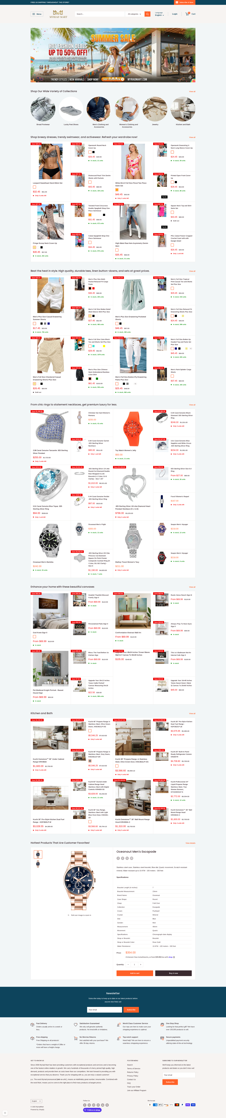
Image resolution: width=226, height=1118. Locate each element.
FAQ (129, 1070)
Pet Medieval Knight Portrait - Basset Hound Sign (48, 678)
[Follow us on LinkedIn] (102, 1092)
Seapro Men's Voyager (179, 511)
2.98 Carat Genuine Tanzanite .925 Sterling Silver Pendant (50, 438)
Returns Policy (132, 1059)
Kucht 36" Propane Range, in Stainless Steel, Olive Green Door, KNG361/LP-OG (132, 747)
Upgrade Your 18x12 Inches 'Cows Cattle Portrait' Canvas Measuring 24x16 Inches (99, 671)
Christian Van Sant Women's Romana (99, 401)
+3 (135, 370)
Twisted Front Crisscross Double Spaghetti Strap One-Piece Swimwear (99, 195)
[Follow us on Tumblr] (107, 1092)
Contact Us (131, 1066)
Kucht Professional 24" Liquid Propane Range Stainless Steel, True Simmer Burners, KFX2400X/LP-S (179, 774)
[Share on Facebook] (118, 845)
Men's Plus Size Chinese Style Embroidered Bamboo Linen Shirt (98, 358)
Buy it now (173, 960)
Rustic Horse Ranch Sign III (181, 582)
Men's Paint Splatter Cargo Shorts (181, 357)
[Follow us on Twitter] (89, 1092)
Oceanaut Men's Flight (97, 511)
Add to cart (134, 960)
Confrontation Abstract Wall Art (128, 619)
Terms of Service (133, 1055)
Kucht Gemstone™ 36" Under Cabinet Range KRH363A (48, 747)
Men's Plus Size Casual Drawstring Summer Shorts (47, 304)
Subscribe (131, 997)
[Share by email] (131, 845)
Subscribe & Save (186, 2)
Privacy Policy (132, 1063)
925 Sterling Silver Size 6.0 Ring (181, 457)
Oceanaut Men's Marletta (43, 549)
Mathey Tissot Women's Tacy (127, 549)
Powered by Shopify (37, 1096)
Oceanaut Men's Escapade (136, 838)
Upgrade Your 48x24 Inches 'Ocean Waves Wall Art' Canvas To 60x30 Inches (132, 640)
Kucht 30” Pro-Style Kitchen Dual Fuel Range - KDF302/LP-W (48, 807)
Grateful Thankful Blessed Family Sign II (98, 583)
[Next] (195, 97)
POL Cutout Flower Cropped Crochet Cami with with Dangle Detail (181, 225)
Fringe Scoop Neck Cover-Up (45, 230)
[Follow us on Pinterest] (98, 1092)
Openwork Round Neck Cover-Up (97, 133)
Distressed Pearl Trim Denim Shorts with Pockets (99, 163)
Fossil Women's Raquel (180, 483)
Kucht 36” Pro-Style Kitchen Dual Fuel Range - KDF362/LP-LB (181, 710)
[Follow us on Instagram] (93, 1092)
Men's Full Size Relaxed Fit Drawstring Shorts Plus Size (181, 297)
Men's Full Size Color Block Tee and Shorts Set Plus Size (99, 327)
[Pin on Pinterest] (122, 845)
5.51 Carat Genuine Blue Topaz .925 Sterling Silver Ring (47, 494)
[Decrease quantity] (128, 951)
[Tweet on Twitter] (127, 845)
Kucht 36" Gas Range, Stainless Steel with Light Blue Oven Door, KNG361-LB (98, 800)
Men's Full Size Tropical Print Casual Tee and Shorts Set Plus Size (181, 268)
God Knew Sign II (40, 619)
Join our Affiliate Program (136, 1077)
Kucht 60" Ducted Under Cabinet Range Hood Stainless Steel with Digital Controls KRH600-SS (98, 772)
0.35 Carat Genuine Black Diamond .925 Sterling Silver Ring (182, 402)
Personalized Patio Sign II (98, 611)
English (34, 1088)
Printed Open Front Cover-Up (181, 163)
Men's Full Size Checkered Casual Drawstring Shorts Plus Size (47, 365)
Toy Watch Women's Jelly (125, 437)
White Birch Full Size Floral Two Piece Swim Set (130, 171)
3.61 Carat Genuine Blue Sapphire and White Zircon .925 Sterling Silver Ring (181, 430)
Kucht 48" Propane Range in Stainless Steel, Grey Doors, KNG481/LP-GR (99, 741)
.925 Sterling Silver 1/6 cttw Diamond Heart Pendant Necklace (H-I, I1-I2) (132, 494)
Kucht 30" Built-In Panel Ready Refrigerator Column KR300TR (181, 741)
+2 (191, 335)
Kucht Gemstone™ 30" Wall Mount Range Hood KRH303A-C (132, 807)
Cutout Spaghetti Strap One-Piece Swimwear (99, 224)
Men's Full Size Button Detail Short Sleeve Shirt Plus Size (99, 297)
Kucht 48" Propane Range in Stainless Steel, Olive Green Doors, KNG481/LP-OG (99, 710)
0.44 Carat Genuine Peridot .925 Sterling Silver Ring (98, 484)
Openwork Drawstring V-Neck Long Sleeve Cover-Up (182, 133)
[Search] (147, 14)
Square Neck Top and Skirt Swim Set (181, 194)
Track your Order (133, 1074)
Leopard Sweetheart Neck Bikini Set (47, 170)
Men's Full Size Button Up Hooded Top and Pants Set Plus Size (181, 328)
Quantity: (120, 951)
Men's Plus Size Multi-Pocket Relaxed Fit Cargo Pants (98, 268)
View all (192, 78)
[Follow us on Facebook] (84, 1092)
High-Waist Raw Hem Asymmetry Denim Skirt (131, 231)
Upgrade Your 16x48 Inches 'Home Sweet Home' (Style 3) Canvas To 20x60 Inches (181, 669)
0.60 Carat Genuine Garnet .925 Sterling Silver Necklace (98, 430)
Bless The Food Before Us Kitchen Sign (98, 640)
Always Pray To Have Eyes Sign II (181, 612)
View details (191, 830)
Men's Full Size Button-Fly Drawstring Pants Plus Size (130, 365)
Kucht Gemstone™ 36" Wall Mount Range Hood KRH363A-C (181, 799)
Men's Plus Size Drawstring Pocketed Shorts (130, 304)
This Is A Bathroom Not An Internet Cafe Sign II (181, 640)
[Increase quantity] (140, 951)
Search (130, 1052)
